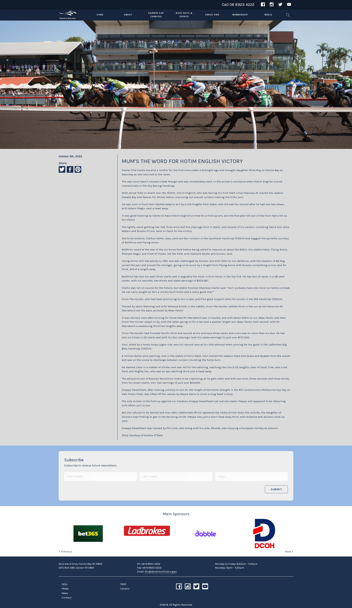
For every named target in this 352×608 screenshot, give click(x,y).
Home (100, 15)
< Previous (65, 551)
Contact (67, 597)
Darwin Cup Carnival (156, 15)
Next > (289, 551)
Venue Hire (212, 15)
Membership (240, 15)
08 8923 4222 (242, 4)
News (65, 593)
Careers (125, 588)
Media (268, 15)
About (128, 15)
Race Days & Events (184, 15)
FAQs (65, 584)
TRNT (123, 584)
